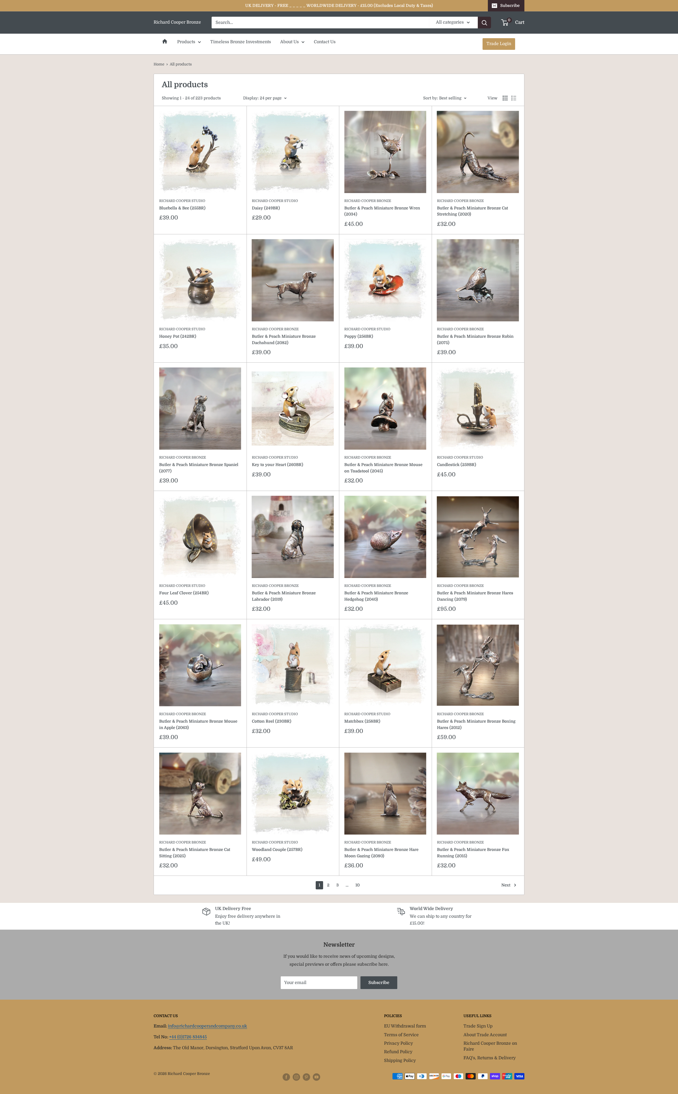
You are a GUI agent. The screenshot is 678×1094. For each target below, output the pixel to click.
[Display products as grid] (505, 98)
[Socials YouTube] (316, 1076)
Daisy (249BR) (266, 208)
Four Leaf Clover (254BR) (184, 593)
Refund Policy (398, 1051)
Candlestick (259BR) (456, 464)
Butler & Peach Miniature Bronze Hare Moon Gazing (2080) (381, 852)
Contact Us (325, 41)
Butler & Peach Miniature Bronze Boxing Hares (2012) (476, 724)
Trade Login (499, 43)
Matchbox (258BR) (362, 721)
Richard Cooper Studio (182, 201)
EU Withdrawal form (405, 1026)
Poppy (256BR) (358, 336)
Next (505, 885)
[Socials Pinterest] (306, 1076)
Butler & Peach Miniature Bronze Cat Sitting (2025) (194, 852)
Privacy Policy (398, 1043)
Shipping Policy (400, 1060)
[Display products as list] (513, 98)
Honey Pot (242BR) (177, 336)
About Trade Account (485, 1035)
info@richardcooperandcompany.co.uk (207, 1026)
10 (357, 885)
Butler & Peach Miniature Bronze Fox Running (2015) (473, 852)
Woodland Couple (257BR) (277, 849)
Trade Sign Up (478, 1026)
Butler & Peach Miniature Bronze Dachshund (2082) (284, 339)
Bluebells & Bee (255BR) (182, 208)
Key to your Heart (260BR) (277, 464)
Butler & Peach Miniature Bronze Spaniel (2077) (198, 467)
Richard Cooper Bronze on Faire (490, 1046)
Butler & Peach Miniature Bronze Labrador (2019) (284, 596)
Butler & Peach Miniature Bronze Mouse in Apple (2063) (198, 724)
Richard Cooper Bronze (367, 201)
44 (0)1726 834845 (188, 1037)
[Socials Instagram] (296, 1076)
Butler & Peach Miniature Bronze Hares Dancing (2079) (475, 596)
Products (186, 41)
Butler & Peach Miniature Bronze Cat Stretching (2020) (472, 211)
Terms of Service (401, 1035)
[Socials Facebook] (286, 1076)
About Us (289, 41)
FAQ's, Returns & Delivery (489, 1058)
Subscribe (510, 5)
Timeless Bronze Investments (240, 41)
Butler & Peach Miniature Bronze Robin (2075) (475, 339)
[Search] (484, 22)
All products (181, 64)
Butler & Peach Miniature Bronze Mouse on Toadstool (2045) (383, 467)
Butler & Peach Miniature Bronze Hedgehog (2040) (376, 596)
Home (165, 41)
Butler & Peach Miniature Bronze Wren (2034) (382, 211)
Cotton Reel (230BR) (271, 721)
